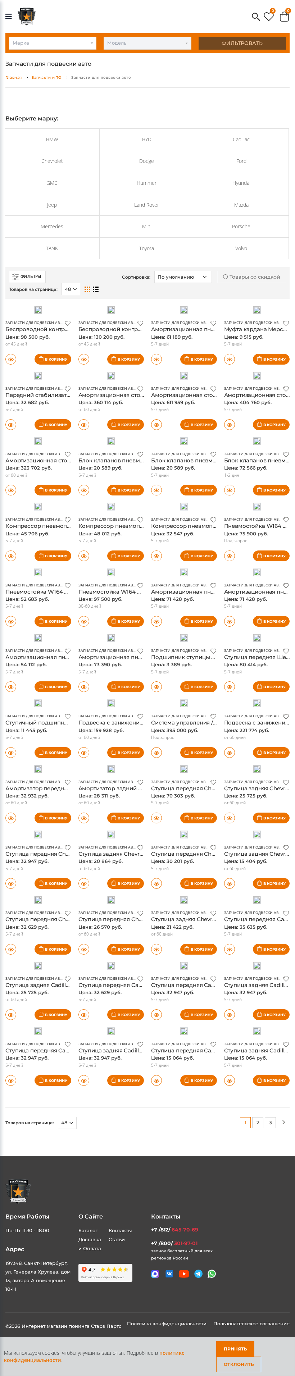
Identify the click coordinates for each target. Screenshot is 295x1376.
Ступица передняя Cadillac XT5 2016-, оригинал (70, 1050)
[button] (256, 17)
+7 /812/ (174, 1229)
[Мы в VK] (169, 1274)
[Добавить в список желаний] (68, 323)
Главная (13, 77)
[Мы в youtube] (184, 1274)
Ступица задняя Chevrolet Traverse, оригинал (140, 853)
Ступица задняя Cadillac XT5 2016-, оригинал (139, 1050)
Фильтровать (242, 43)
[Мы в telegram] (198, 1274)
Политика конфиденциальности (167, 1323)
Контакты (120, 1230)
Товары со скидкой (254, 277)
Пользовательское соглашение (251, 1323)
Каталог (87, 1230)
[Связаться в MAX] (155, 1274)
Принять (235, 1349)
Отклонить (239, 1364)
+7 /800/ (174, 1243)
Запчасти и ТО (47, 77)
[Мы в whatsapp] (212, 1274)
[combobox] (52, 43)
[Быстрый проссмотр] (10, 752)
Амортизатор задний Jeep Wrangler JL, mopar (141, 788)
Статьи (117, 1239)
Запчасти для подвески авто (35, 322)
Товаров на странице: (29, 1122)
